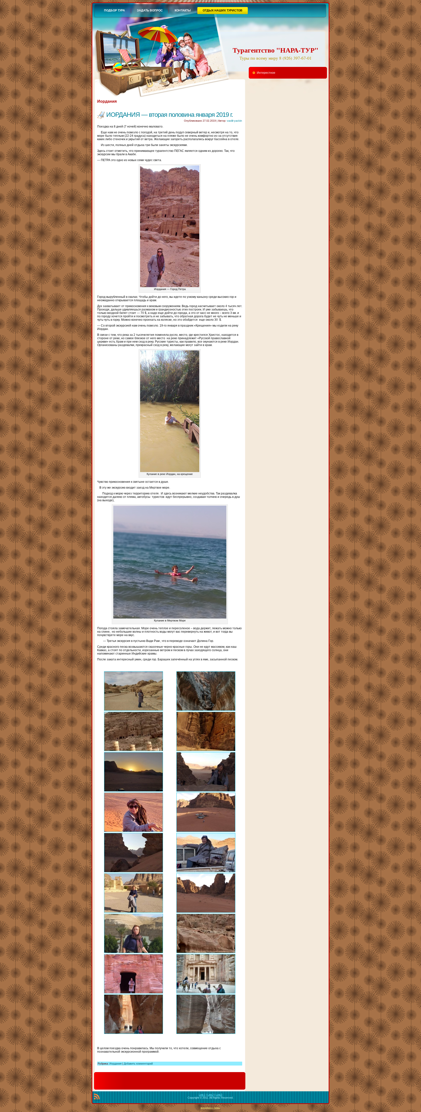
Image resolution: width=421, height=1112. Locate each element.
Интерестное (266, 72)
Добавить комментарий (138, 1063)
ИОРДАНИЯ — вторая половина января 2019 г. (169, 114)
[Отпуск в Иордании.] (133, 691)
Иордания (115, 1063)
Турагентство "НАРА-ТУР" (275, 50)
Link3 (219, 1094)
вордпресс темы (210, 1107)
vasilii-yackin (234, 120)
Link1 (202, 1094)
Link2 (210, 1094)
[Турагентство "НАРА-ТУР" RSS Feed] (97, 1097)
